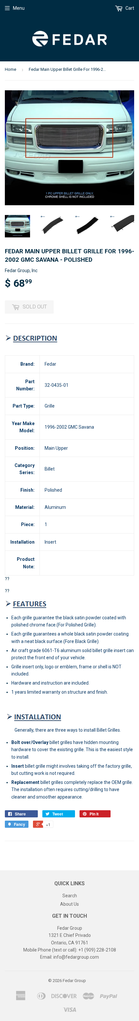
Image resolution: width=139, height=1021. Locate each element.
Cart (129, 8)
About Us (69, 904)
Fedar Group (74, 980)
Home (10, 69)
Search (69, 895)
